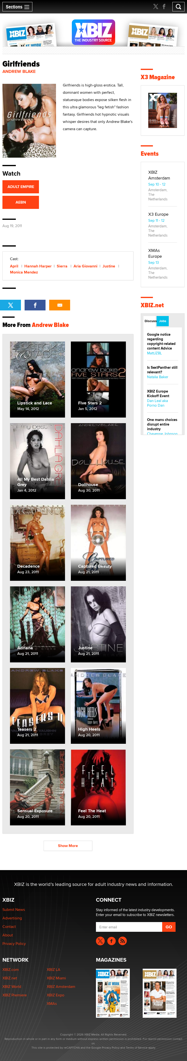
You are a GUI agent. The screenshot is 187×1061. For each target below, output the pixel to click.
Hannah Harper (38, 266)
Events (150, 153)
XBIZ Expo (55, 995)
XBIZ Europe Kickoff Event (158, 394)
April (14, 266)
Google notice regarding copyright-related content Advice (161, 341)
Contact (9, 926)
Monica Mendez (24, 272)
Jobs (162, 320)
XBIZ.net (152, 305)
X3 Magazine (158, 77)
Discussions (150, 320)
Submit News (13, 909)
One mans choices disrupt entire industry (162, 424)
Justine (109, 266)
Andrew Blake (19, 71)
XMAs (52, 1003)
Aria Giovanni (85, 266)
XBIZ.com (10, 969)
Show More (68, 845)
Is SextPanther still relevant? (162, 370)
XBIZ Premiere (14, 995)
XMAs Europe (155, 253)
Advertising (12, 918)
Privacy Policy (14, 943)
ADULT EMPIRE (21, 186)
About (7, 935)
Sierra (62, 266)
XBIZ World (11, 986)
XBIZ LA (53, 969)
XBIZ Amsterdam (159, 175)
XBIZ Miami (56, 978)
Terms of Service (137, 1047)
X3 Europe (158, 214)
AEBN (21, 202)
